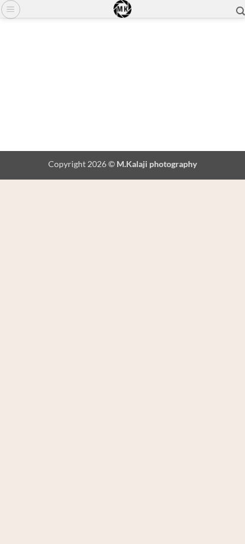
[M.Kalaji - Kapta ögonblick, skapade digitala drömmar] (122, 9)
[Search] (240, 11)
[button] (10, 9)
